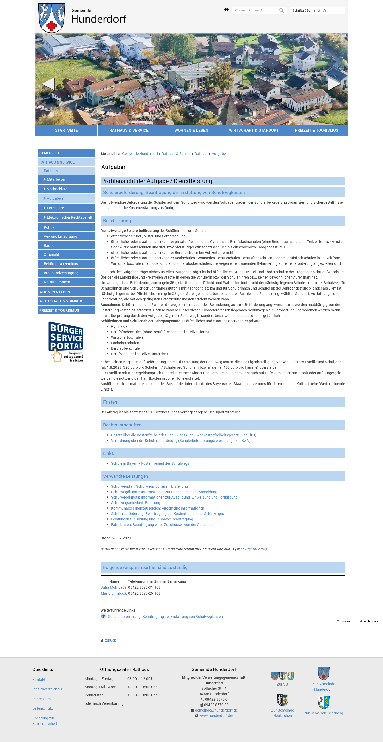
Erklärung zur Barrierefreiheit (44, 720)
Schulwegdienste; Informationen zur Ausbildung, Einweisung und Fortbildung (174, 497)
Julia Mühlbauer (114, 587)
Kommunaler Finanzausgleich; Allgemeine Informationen (157, 508)
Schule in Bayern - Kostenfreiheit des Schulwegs (150, 463)
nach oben (370, 621)
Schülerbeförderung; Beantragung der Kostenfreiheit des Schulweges (167, 513)
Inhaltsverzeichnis (47, 689)
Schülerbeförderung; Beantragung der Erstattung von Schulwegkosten (165, 616)
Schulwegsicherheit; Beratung (135, 502)
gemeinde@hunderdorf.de (216, 710)
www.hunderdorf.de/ (216, 715)
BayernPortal (255, 548)
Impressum (41, 698)
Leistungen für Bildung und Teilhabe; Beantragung (152, 519)
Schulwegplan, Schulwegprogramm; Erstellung (149, 486)
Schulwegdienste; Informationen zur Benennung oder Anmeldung (164, 491)
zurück (109, 640)
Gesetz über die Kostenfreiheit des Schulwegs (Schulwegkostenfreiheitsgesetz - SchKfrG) (183, 434)
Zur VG (282, 684)
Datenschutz (42, 708)
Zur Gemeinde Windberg (323, 712)
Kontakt (38, 679)
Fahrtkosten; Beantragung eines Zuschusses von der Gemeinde (162, 524)
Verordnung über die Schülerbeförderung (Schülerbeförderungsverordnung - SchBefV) (181, 440)
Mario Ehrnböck (114, 593)
